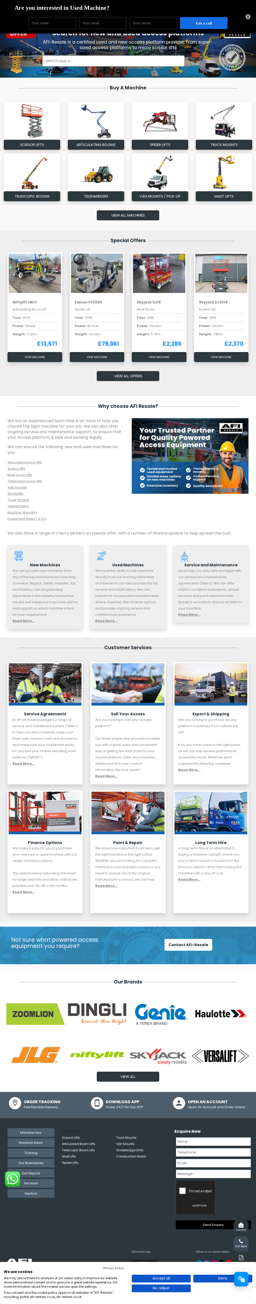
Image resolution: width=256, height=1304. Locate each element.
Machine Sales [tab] (31, 1142)
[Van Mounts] (160, 172)
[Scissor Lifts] (45, 684)
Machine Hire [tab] (31, 1132)
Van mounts (17, 487)
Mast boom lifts (20, 474)
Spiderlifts (16, 493)
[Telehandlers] (96, 172)
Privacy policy (113, 1268)
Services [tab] (31, 1183)
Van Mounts (125, 1144)
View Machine (34, 357)
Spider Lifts (160, 144)
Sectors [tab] (31, 1193)
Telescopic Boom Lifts (78, 1150)
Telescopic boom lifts (25, 481)
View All (128, 1076)
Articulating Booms (96, 144)
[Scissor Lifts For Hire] (32, 120)
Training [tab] (31, 1153)
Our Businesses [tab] (31, 1163)
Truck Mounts (224, 144)
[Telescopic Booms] (32, 172)
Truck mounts (18, 500)
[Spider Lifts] (160, 120)
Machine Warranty (22, 512)
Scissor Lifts (32, 144)
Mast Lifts (224, 196)
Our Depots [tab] (31, 1173)
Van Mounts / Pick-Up (160, 196)
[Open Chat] (241, 1279)
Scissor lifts (16, 468)
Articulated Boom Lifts (78, 1144)
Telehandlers (96, 196)
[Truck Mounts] (224, 120)
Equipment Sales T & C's (27, 518)
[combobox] (113, 61)
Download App (141, 1252)
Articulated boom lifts (25, 462)
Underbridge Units (130, 1150)
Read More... (23, 620)
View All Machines (128, 215)
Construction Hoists (131, 1156)
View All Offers (128, 376)
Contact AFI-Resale (188, 944)
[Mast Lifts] (224, 172)
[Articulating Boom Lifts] (96, 120)
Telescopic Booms (32, 196)
